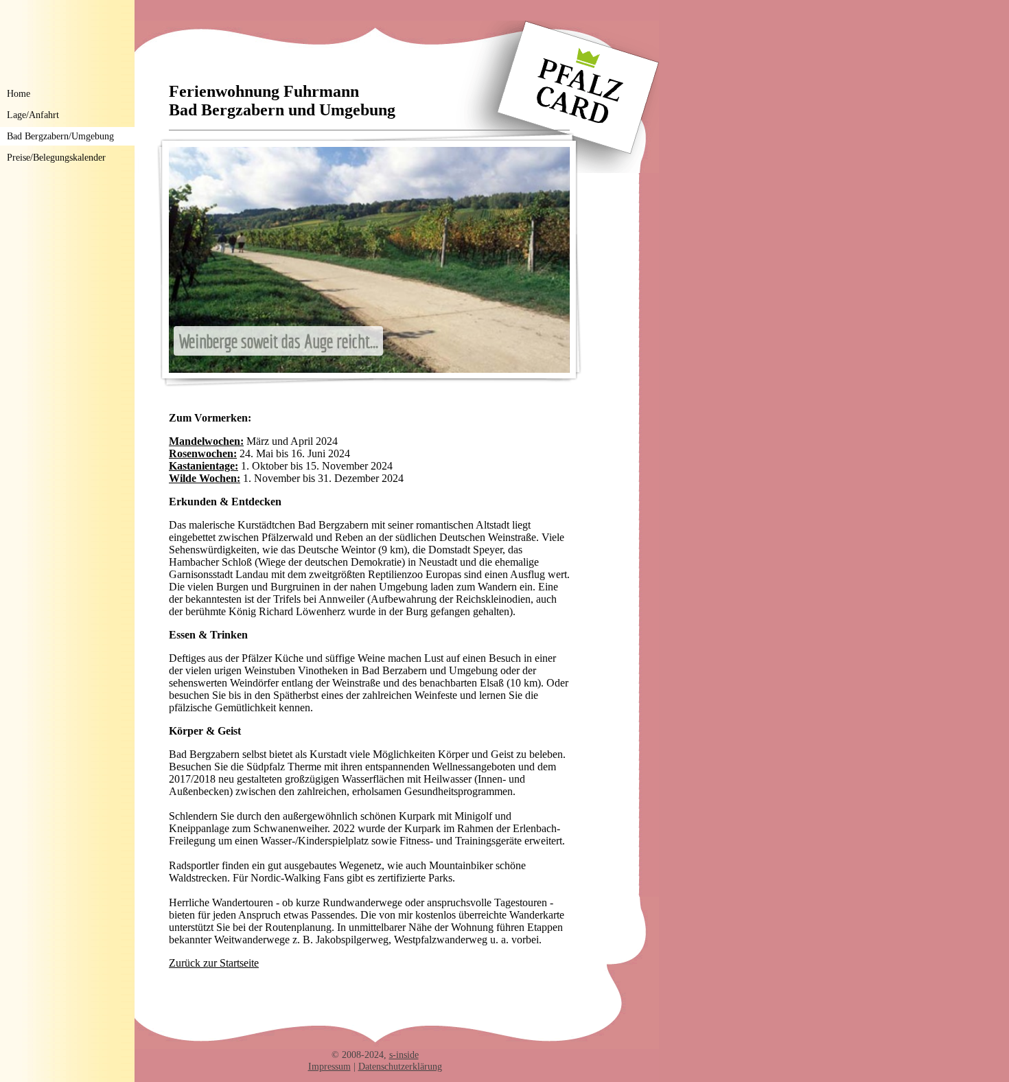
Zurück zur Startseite (214, 963)
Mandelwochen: (206, 441)
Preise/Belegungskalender (56, 157)
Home (18, 93)
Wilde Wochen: (204, 478)
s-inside (404, 1054)
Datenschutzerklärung (400, 1066)
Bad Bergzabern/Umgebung (60, 135)
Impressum (329, 1066)
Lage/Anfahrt (33, 114)
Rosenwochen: (203, 453)
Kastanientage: (203, 466)
